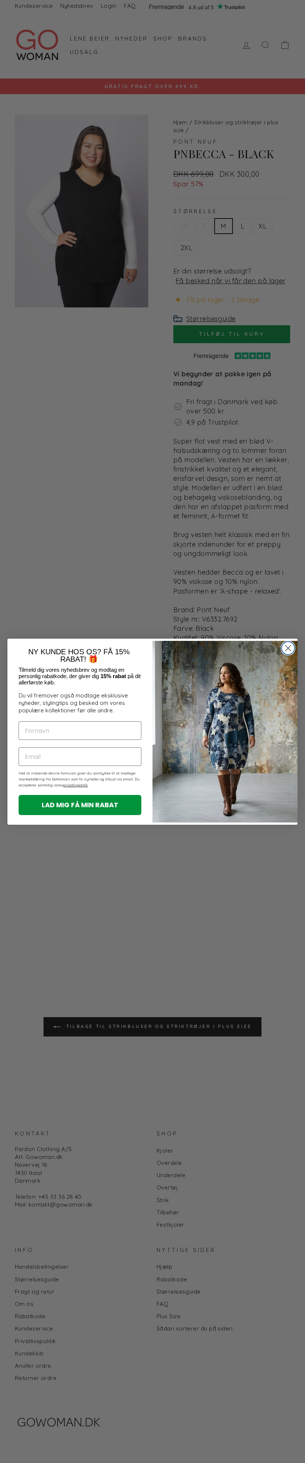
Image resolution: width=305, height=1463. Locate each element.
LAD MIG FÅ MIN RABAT (80, 804)
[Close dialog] (288, 648)
